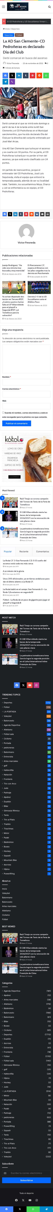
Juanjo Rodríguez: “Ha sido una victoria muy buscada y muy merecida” (13, 268)
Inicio (7, 29)
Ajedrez (7, 797)
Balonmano (9, 752)
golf (5, 765)
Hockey (7, 851)
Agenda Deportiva (12, 725)
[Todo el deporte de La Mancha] (17, 6)
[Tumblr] (26, 75)
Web (4, 401)
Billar (6, 806)
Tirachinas (8, 829)
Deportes (15, 29)
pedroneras (9, 747)
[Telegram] (5, 82)
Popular (8, 551)
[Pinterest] (32, 75)
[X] (12, 75)
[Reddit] (39, 75)
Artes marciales (11, 761)
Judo (6, 788)
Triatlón (7, 824)
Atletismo (8, 729)
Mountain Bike (10, 860)
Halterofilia (9, 770)
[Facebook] (5, 75)
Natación (8, 774)
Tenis (6, 815)
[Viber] (12, 82)
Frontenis (8, 779)
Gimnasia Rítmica (12, 811)
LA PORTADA (10, 711)
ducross (7, 865)
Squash (7, 856)
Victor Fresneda (13, 63)
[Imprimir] (48, 214)
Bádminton (9, 842)
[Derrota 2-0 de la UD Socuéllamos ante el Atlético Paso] (39, 287)
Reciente (24, 551)
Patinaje (7, 792)
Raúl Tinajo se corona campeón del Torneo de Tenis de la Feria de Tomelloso (35, 501)
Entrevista (8, 756)
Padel (6, 838)
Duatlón (7, 801)
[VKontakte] (37, 214)
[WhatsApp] (46, 75)
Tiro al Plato (9, 820)
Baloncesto (9, 720)
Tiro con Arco (10, 783)
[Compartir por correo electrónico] (42, 214)
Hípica (6, 869)
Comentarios (42, 551)
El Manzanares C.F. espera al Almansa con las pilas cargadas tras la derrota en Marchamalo (39, 269)
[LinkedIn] (19, 75)
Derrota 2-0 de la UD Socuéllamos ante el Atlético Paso (37, 299)
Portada (7, 743)
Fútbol (19, 35)
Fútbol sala (9, 734)
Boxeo (6, 847)
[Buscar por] (49, 8)
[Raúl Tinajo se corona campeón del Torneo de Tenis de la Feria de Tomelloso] (10, 502)
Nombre (6, 377)
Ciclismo (7, 738)
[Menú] (3, 8)
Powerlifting (9, 874)
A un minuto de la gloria (13, 571)
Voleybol (7, 716)
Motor (6, 833)
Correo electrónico (11, 389)
